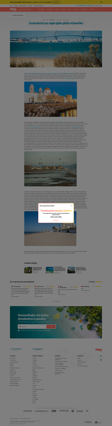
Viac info (56, 220)
